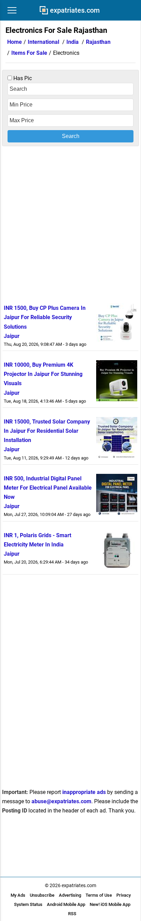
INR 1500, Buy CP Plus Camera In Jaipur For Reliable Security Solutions (45, 317)
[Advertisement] (70, 223)
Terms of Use (99, 895)
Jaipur (12, 336)
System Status (28, 904)
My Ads (18, 895)
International (43, 42)
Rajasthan (98, 42)
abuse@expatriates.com (61, 801)
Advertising (70, 895)
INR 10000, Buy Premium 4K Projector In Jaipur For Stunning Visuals (43, 374)
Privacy (123, 895)
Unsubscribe (42, 895)
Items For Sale (29, 53)
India (72, 42)
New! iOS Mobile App (110, 904)
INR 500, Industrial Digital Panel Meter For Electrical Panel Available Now (48, 487)
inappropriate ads (84, 792)
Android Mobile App (66, 904)
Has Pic (22, 78)
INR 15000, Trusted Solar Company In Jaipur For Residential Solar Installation (47, 430)
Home (14, 42)
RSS (72, 913)
